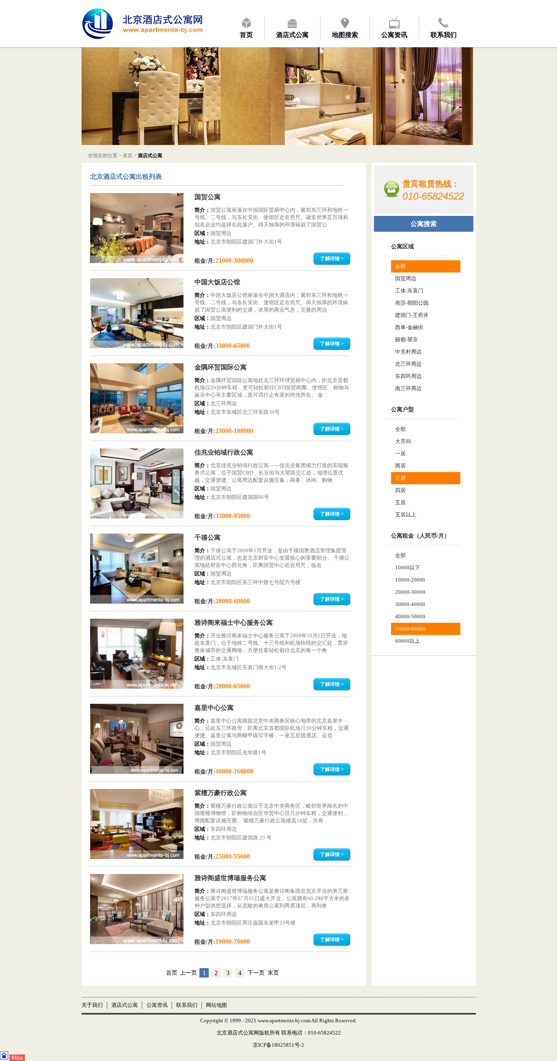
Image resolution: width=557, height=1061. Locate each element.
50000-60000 (410, 629)
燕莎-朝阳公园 (412, 303)
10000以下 (407, 568)
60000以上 (407, 641)
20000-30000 (410, 592)
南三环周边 (408, 388)
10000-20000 (410, 580)
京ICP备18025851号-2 (278, 1045)
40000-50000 (410, 616)
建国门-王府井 (412, 315)
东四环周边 (408, 376)
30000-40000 (410, 604)
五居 (400, 502)
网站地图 (216, 1005)
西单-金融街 (409, 327)
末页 (273, 973)
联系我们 (444, 34)
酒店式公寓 (292, 34)
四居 (400, 490)
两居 (400, 466)
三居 (400, 478)
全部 (400, 266)
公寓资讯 (394, 34)
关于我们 (92, 1005)
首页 (246, 34)
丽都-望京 (406, 339)
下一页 (256, 973)
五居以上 (405, 515)
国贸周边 (405, 278)
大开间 (403, 441)
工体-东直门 (409, 291)
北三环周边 (408, 364)
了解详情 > (332, 258)
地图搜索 (345, 34)
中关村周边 (408, 352)
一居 (400, 453)
